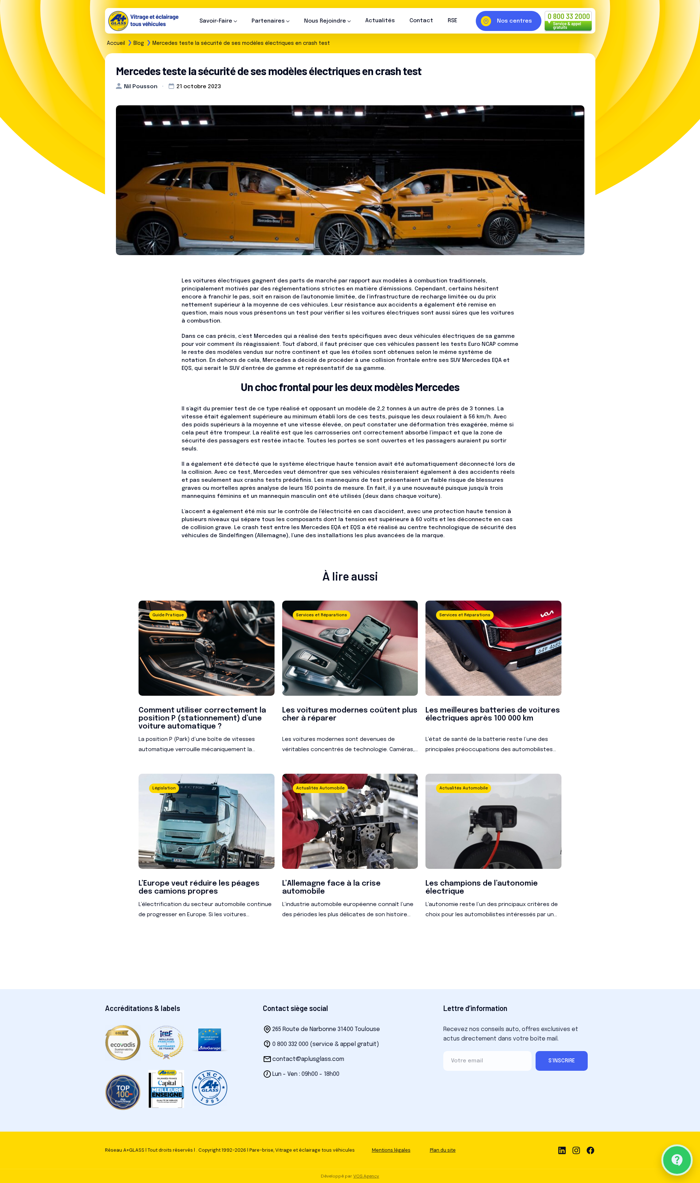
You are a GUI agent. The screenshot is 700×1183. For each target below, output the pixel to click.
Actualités (380, 21)
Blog (138, 43)
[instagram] (576, 1150)
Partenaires (268, 21)
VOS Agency (366, 1176)
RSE (452, 21)
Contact (421, 21)
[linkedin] (562, 1150)
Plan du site (443, 1150)
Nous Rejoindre (325, 21)
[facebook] (590, 1150)
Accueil (116, 43)
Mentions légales (391, 1150)
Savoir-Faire (215, 21)
